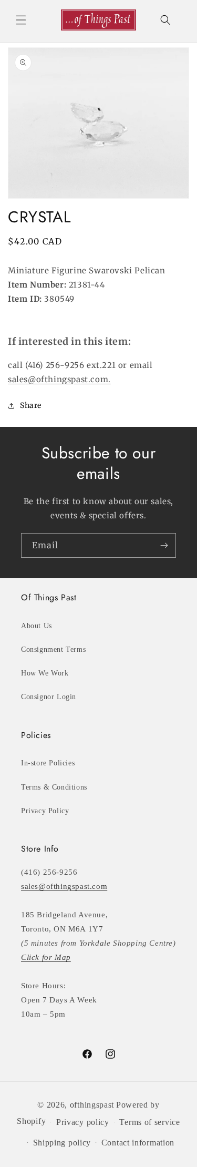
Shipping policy (62, 1142)
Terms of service (149, 1122)
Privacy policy (82, 1122)
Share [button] (31, 405)
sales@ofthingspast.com (64, 886)
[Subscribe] (163, 545)
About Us (36, 626)
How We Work (45, 673)
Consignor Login (48, 697)
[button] (21, 20)
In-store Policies (48, 763)
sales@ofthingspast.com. (59, 379)
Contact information (137, 1142)
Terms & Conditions (54, 787)
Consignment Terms (53, 649)
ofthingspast (92, 1104)
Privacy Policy (45, 811)
